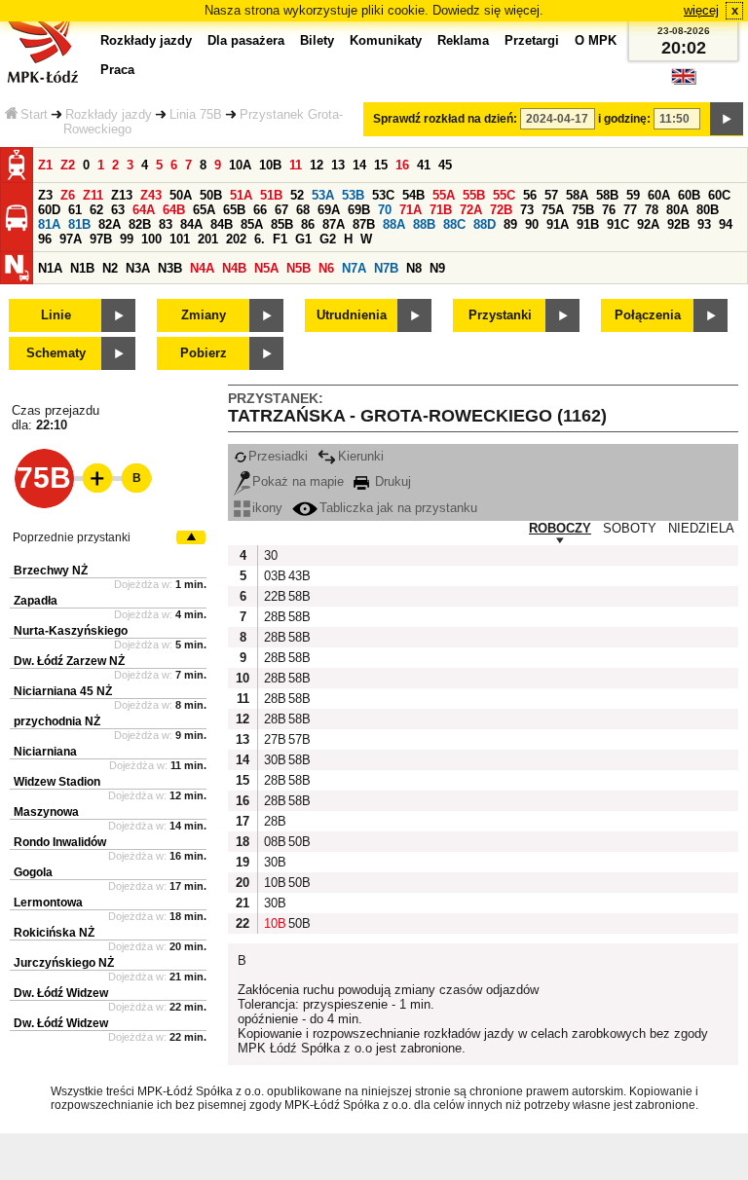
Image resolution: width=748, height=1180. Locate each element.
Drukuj (391, 481)
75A (553, 210)
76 (609, 210)
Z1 (45, 165)
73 (527, 210)
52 (297, 195)
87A (333, 224)
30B (273, 760)
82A (109, 224)
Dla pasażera (245, 40)
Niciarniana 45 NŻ (63, 691)
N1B (82, 268)
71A (410, 210)
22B (273, 596)
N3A (138, 268)
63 (118, 210)
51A (241, 195)
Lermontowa (48, 902)
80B (707, 210)
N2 (110, 268)
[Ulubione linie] (91, 478)
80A (677, 210)
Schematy (56, 353)
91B (588, 224)
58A (577, 195)
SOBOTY (629, 528)
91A (557, 224)
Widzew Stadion (57, 782)
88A (394, 224)
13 (338, 165)
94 (725, 224)
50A (180, 195)
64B (174, 210)
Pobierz (203, 353)
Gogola (33, 872)
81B (79, 224)
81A (49, 224)
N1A (50, 268)
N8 (414, 268)
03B (273, 576)
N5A (266, 268)
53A (323, 195)
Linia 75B (195, 114)
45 (445, 165)
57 (551, 195)
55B (474, 195)
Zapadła (35, 601)
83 (165, 224)
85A (252, 224)
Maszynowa (46, 812)
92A (648, 224)
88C (454, 224)
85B (282, 224)
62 (96, 210)
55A (443, 195)
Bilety (317, 40)
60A (659, 195)
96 (45, 239)
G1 (303, 239)
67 (281, 210)
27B (273, 739)
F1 (280, 239)
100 (151, 239)
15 (381, 165)
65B (234, 210)
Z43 (151, 195)
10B (270, 165)
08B (273, 841)
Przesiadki (278, 456)
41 (423, 165)
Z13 (121, 195)
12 (316, 165)
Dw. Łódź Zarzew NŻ (69, 661)
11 (295, 165)
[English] (683, 81)
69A (329, 210)
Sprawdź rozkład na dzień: (445, 119)
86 (308, 224)
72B (501, 210)
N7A (354, 268)
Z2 (67, 165)
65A (204, 210)
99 (126, 239)
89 (510, 224)
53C (383, 195)
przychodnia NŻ (57, 721)
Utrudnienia (352, 315)
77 (630, 210)
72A (471, 210)
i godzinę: (624, 119)
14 (359, 165)
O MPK (596, 40)
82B (140, 224)
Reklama (463, 40)
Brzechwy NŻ (51, 570)
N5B (298, 268)
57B (298, 739)
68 (303, 210)
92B (678, 224)
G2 (327, 239)
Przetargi (532, 40)
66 (260, 210)
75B (583, 210)
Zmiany (203, 315)
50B (211, 195)
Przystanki (500, 315)
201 (208, 239)
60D (49, 210)
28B (273, 616)
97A (70, 239)
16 (402, 165)
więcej (701, 10)
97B (101, 239)
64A (143, 210)
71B (441, 210)
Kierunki (361, 456)
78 (651, 210)
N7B (386, 268)
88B (424, 224)
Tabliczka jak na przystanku (398, 507)
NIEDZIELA (701, 528)
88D (484, 224)
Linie (56, 315)
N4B (234, 268)
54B (413, 195)
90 (532, 224)
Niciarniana (45, 751)
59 (633, 195)
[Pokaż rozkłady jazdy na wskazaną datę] (726, 118)
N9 (437, 268)
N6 (326, 268)
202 (236, 239)
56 (530, 195)
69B (359, 210)
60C (719, 195)
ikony (267, 507)
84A (191, 224)
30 (271, 555)
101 (179, 239)
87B (364, 224)
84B (221, 224)
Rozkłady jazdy (108, 114)
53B (353, 195)
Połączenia (648, 315)
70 (385, 210)
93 (704, 224)
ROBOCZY (560, 528)
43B (298, 576)
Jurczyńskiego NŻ (64, 963)
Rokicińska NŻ (54, 933)
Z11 (93, 195)
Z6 (67, 195)
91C (618, 224)
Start (34, 114)
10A (240, 165)
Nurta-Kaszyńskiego (71, 631)
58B (607, 195)
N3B (170, 268)
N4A (202, 268)
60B (689, 195)
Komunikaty (386, 40)
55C (504, 195)
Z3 (45, 195)
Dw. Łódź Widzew (61, 993)
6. (259, 239)
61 (75, 210)
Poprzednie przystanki (72, 537)
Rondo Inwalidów (60, 842)
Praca (117, 69)
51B (271, 195)
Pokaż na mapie (298, 481)
